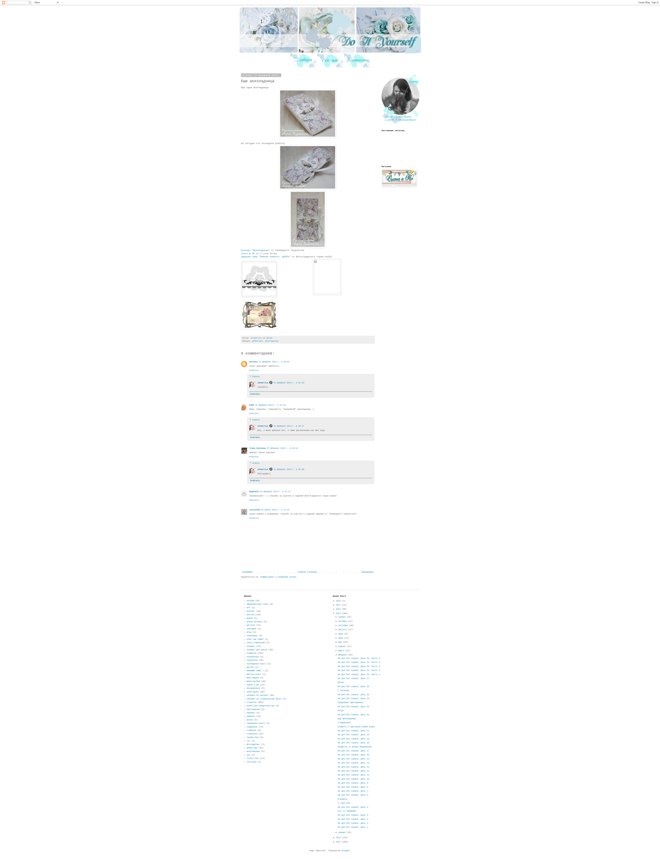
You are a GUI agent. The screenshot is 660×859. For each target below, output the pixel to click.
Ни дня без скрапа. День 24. (354, 698)
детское (251, 625)
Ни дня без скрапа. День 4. (353, 815)
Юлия (251, 405)
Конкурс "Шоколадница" (255, 250)
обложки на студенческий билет (264, 699)
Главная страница (307, 572)
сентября (343, 625)
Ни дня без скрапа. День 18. (354, 743)
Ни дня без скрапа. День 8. (353, 787)
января (342, 832)
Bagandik (254, 491)
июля (341, 634)
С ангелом (343, 690)
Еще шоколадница (347, 719)
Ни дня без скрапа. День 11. (354, 775)
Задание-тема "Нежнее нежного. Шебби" (265, 256)
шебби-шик (257, 341)
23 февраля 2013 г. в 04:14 (282, 448)
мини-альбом (253, 681)
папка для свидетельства (260, 706)
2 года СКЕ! (344, 803)
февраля (343, 655)
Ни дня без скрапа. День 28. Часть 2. (359, 670)
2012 (339, 837)
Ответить (254, 370)
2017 (339, 605)
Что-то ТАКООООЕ (347, 811)
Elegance (342, 799)
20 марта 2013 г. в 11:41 (275, 510)
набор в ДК (253, 685)
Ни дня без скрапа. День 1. (353, 827)
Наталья (253, 362)
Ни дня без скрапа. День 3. (353, 819)
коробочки (252, 660)
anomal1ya (262, 383)
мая (340, 642)
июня (341, 638)
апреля (342, 646)
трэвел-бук (253, 737)
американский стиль (257, 604)
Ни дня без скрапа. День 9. (353, 783)
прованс (251, 713)
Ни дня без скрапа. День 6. (353, 795)
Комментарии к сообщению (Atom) (278, 577)
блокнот (251, 611)
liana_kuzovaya (257, 448)
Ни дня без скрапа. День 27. (354, 678)
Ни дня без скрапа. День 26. (354, 686)
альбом (250, 601)
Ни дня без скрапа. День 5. (353, 807)
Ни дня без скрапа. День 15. (354, 759)
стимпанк (251, 730)
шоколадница (271, 341)
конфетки (251, 653)
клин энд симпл (255, 639)
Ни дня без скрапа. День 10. (354, 779)
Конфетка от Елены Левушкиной (354, 747)
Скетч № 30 (248, 253)
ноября (342, 617)
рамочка (251, 716)
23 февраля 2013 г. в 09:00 (288, 469)
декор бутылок (254, 622)
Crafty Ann (253, 758)
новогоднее (253, 692)
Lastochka (254, 510)
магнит (250, 667)
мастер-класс (254, 674)
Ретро (341, 710)
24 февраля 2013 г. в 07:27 (275, 491)
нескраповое (253, 688)
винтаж (250, 615)
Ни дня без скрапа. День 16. (354, 755)
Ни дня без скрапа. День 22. (354, 715)
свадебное (252, 727)
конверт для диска (257, 650)
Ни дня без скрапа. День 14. (354, 763)
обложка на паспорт (257, 695)
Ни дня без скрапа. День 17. (354, 751)
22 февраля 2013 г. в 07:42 (270, 405)
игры (249, 632)
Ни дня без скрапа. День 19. (354, 739)
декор (250, 618)
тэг (248, 741)
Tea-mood (251, 762)
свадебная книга (256, 723)
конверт (251, 646)
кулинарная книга (256, 664)
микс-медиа (253, 678)
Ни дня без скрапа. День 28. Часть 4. (359, 662)
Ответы (256, 376)
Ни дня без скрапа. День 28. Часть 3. (359, 666)
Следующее (247, 572)
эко (248, 755)
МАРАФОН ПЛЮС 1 (255, 671)
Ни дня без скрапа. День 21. (354, 731)
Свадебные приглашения (350, 702)
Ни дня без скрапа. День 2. (353, 823)
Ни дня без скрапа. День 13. (354, 767)
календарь (252, 635)
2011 (339, 842)
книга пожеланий (256, 643)
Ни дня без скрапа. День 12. (354, 771)
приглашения (253, 709)
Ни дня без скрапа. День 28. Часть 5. (359, 658)
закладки (251, 629)
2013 (339, 613)
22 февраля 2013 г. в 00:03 (274, 362)
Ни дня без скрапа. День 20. (354, 735)
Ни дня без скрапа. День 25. (354, 694)
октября (343, 621)
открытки (251, 702)
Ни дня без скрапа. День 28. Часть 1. (359, 674)
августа (343, 629)
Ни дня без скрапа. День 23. (354, 706)
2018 (339, 601)
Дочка (341, 682)
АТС (248, 607)
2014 (339, 609)
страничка (252, 734)
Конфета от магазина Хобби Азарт (356, 727)
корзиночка (253, 657)
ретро (250, 720)
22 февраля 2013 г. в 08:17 (288, 426)
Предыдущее (367, 572)
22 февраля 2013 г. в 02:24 (288, 383)
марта (341, 650)
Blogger (346, 851)
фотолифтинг (253, 744)
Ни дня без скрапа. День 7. (353, 791)
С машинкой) (344, 722)
